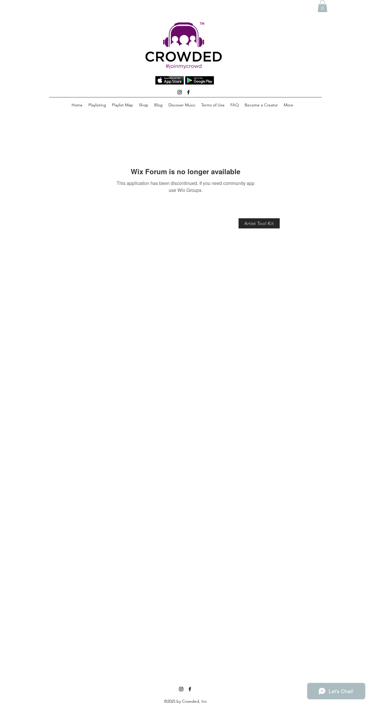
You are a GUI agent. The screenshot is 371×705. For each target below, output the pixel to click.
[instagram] (180, 92)
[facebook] (188, 92)
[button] (322, 6)
